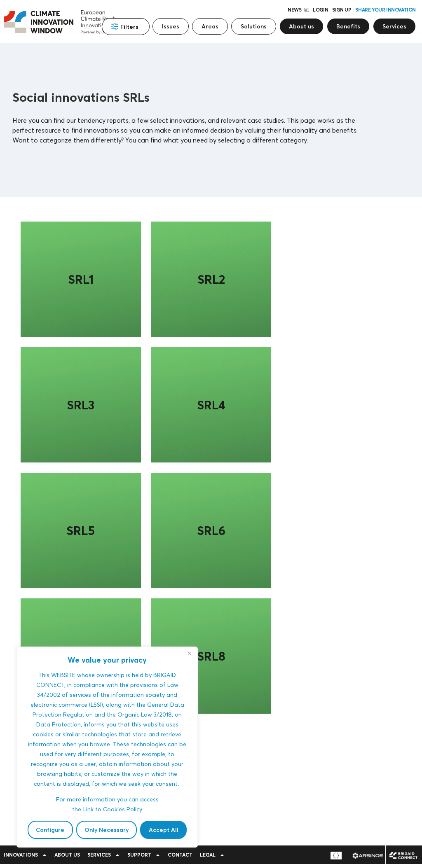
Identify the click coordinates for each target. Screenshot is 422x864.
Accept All (163, 830)
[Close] (189, 654)
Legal (208, 855)
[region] (107, 747)
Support (139, 855)
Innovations (21, 855)
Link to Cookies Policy (112, 809)
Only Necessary (106, 830)
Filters (129, 26)
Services (99, 855)
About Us (67, 855)
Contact (180, 855)
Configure (50, 830)
